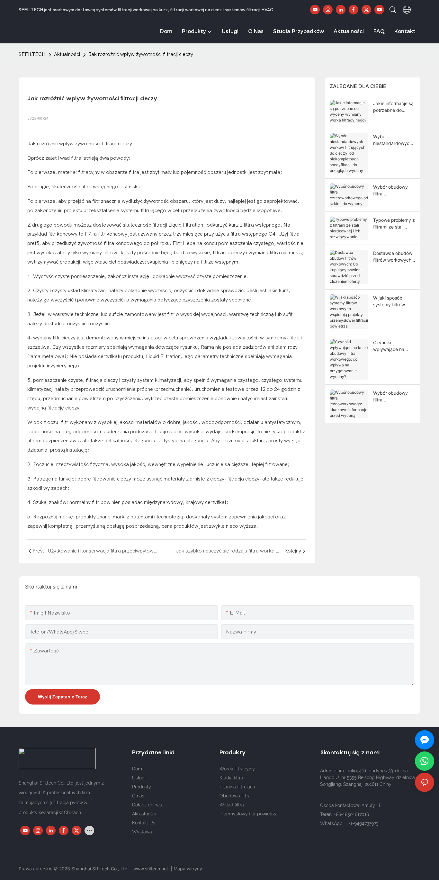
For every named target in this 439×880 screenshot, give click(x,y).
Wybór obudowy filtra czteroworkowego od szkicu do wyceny (392, 190)
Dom (137, 768)
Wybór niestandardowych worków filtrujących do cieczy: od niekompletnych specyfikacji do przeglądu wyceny (393, 140)
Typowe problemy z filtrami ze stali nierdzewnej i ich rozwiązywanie (394, 223)
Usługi (139, 777)
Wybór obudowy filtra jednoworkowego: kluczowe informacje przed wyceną (391, 396)
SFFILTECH (32, 54)
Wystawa (142, 831)
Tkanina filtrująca (237, 786)
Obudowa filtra (235, 795)
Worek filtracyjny (237, 768)
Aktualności (67, 54)
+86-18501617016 (351, 814)
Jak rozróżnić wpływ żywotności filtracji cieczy (140, 54)
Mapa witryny (188, 868)
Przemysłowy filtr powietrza (249, 813)
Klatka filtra (231, 777)
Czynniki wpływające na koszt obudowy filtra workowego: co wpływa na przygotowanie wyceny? (391, 346)
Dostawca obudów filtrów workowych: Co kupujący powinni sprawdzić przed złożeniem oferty (393, 256)
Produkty (141, 786)
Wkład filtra (232, 804)
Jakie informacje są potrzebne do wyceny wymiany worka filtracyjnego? (394, 107)
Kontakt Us (143, 822)
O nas (138, 795)
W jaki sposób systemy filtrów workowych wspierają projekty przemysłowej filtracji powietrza (392, 301)
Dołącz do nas (147, 804)
